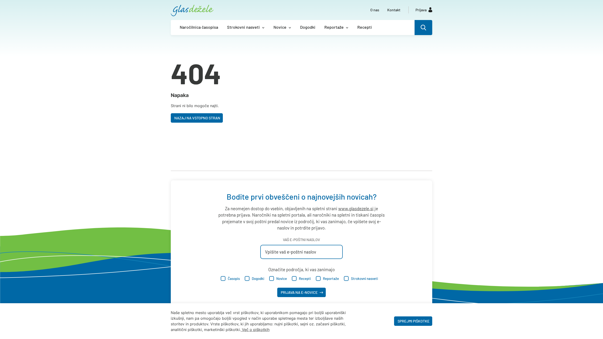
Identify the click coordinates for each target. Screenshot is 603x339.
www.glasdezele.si (356, 208)
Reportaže (334, 27)
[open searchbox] (423, 27)
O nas (374, 10)
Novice (279, 27)
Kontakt (393, 10)
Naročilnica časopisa (199, 27)
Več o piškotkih (255, 329)
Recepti (364, 27)
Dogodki (307, 27)
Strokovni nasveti (243, 27)
